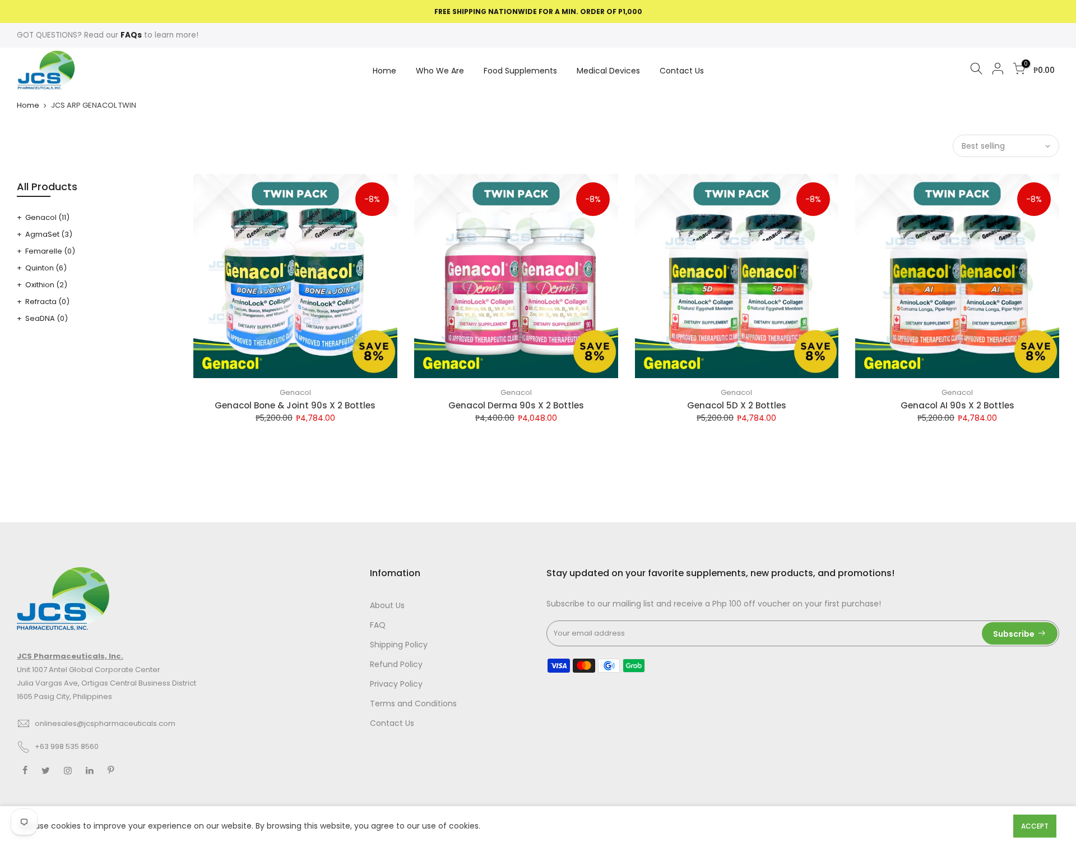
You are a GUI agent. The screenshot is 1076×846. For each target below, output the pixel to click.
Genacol (47, 217)
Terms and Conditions (413, 703)
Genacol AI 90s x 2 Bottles (957, 405)
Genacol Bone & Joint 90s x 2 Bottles (295, 405)
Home (384, 70)
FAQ (378, 625)
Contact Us (682, 70)
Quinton (46, 268)
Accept (1035, 826)
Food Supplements (520, 70)
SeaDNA (46, 318)
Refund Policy (396, 664)
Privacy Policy (396, 683)
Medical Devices (608, 70)
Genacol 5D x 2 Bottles (736, 405)
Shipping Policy (399, 644)
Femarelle (50, 251)
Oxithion (46, 284)
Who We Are (440, 70)
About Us (387, 605)
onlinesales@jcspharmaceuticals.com (105, 723)
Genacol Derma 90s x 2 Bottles (516, 405)
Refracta (47, 301)
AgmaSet (48, 234)
